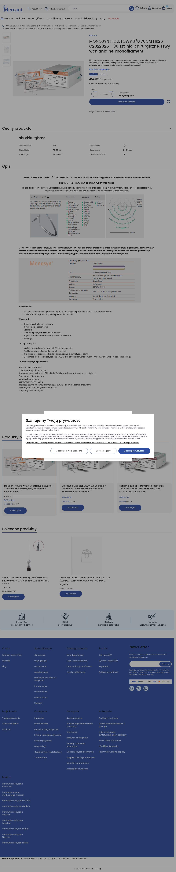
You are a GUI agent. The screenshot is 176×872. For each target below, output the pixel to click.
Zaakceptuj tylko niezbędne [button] (69, 450)
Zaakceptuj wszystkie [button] (134, 450)
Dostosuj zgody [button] (103, 450)
